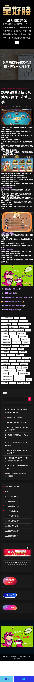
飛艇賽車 (13, 382)
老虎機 (27, 361)
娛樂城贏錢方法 (6, 342)
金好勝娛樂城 (17, 20)
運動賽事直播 (21, 370)
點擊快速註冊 (10, 595)
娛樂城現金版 (23, 336)
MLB (14, 324)
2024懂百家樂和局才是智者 (14, 417)
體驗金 (19, 382)
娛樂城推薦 (5, 336)
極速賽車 (15, 345)
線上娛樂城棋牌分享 (5, 88)
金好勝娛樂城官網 (24, 373)
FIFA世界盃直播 (6, 324)
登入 (7, 679)
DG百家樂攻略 (13, 321)
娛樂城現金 (14, 336)
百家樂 (20, 348)
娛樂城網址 (16, 339)
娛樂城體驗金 (16, 342)
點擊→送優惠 (10, 608)
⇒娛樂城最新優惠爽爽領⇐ (11, 310)
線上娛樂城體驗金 (15, 358)
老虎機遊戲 (23, 364)
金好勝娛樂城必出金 (7, 376)
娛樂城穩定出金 (6, 339)
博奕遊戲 (13, 333)
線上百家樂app (26, 358)
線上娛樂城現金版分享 (12, 516)
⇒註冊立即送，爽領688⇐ (11, 289)
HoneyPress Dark (27, 656)
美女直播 (20, 361)
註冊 (24, 679)
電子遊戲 (5, 382)
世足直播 (5, 330)
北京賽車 (5, 333)
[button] (28, 548)
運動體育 (5, 373)
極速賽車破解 (6, 348)
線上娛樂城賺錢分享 (25, 88)
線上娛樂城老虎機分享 (12, 531)
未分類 (7, 491)
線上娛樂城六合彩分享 (12, 496)
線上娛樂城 (5, 358)
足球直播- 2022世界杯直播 (9, 370)
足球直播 (25, 367)
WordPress (15, 656)
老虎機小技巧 (6, 364)
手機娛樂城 (25, 342)
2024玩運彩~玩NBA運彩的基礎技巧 (16, 422)
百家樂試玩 (22, 351)
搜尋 (5, 393)
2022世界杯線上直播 (7, 318)
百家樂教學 (14, 351)
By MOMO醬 (4, 106)
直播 (4, 355)
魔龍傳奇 (27, 382)
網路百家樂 (19, 355)
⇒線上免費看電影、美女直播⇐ (12, 301)
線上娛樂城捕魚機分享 (12, 506)
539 (16, 318)
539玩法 (23, 318)
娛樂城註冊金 (25, 339)
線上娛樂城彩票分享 (11, 501)
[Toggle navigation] (17, 42)
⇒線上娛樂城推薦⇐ (9, 293)
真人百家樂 (11, 355)
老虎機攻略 (15, 364)
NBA (20, 324)
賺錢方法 (12, 367)
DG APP (4, 321)
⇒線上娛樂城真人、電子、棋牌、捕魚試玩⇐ (16, 297)
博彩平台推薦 (21, 333)
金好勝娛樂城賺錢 (19, 379)
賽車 (18, 367)
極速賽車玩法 (24, 345)
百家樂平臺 (5, 351)
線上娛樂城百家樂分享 (12, 521)
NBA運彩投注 (14, 327)
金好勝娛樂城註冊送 (7, 379)
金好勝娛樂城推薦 (19, 376)
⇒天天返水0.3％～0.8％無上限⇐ (13, 306)
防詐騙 (28, 379)
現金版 (14, 348)
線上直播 (5, 361)
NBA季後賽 (27, 324)
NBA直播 (5, 327)
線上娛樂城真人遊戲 (15, 88)
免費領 (28, 330)
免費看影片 (20, 330)
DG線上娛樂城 (23, 321)
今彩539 (12, 330)
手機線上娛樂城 (6, 345)
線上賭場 (13, 361)
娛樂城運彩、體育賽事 (12, 486)
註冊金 (4, 367)
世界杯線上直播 (23, 327)
